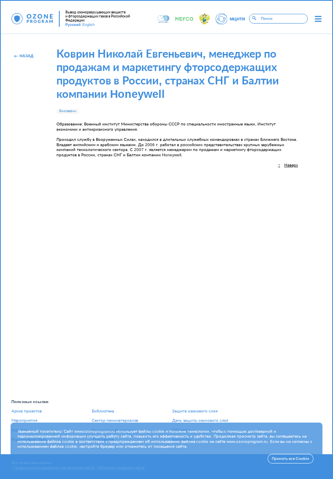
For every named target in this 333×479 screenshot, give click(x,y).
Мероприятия (24, 421)
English (88, 25)
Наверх (291, 165)
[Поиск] (254, 19)
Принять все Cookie (290, 459)
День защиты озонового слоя (200, 421)
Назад (26, 56)
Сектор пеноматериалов (115, 421)
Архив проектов (26, 411)
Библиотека (103, 411)
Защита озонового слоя (194, 411)
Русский (73, 25)
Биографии (67, 111)
